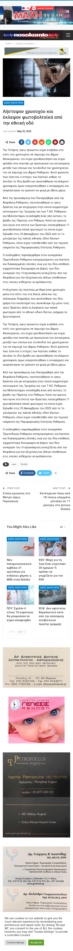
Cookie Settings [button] (15, 942)
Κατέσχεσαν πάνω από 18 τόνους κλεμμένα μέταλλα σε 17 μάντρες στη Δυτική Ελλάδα (55, 501)
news (14, 464)
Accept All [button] (36, 942)
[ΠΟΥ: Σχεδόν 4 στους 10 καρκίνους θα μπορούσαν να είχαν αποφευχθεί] (20, 595)
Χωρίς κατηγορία (13, 103)
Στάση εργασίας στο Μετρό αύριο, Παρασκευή (16, 497)
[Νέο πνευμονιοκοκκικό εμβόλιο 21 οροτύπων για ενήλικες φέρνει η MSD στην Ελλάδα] (20, 546)
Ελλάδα (24, 464)
